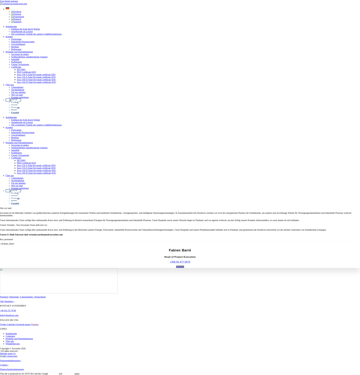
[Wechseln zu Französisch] (17, 16)
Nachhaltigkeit (17, 90)
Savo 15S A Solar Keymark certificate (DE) (36, 74)
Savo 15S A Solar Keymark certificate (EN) (36, 77)
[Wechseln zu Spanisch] (16, 22)
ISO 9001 (21, 69)
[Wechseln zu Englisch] (16, 11)
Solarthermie (11, 26)
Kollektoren (16, 62)
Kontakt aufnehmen (20, 97)
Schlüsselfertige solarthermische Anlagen (29, 57)
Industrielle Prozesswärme (22, 41)
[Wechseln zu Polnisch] (16, 19)
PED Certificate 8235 (26, 72)
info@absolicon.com (9, 315)
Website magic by (8, 353)
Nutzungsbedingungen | (10, 360)
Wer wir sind (17, 95)
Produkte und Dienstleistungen (19, 52)
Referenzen (16, 49)
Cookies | (4, 365)
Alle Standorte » (7, 301)
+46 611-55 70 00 (8, 310)
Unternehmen (17, 87)
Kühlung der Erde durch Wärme (25, 29)
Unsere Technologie (20, 64)
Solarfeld (15, 59)
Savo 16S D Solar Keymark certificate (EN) (36, 82)
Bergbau (15, 47)
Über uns (10, 85)
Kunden (9, 36)
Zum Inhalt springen (9, 1)
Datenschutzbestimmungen (12, 369)
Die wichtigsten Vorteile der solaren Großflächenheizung (36, 34)
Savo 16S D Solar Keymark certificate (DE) (36, 79)
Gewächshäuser (18, 44)
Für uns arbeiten (18, 92)
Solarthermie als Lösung (22, 31)
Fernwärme (16, 39)
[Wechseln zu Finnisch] (16, 14)
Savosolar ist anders (20, 54)
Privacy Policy (53, 374)
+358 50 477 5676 (180, 262)
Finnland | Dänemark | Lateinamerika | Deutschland (23, 297)
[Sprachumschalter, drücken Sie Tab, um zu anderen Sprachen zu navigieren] (7, 9)
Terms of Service (68, 374)
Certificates (16, 67)
